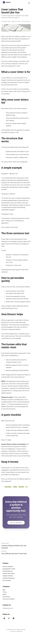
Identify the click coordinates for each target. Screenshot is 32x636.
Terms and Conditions (9, 599)
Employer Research (8, 576)
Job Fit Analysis (7, 580)
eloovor (8, 2)
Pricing (4, 592)
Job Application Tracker (9, 569)
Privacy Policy (6, 596)
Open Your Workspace (16, 522)
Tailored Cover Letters (9, 573)
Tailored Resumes (7, 571)
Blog (4, 589)
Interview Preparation (9, 578)
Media (4, 594)
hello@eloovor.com (8, 608)
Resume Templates (8, 566)
